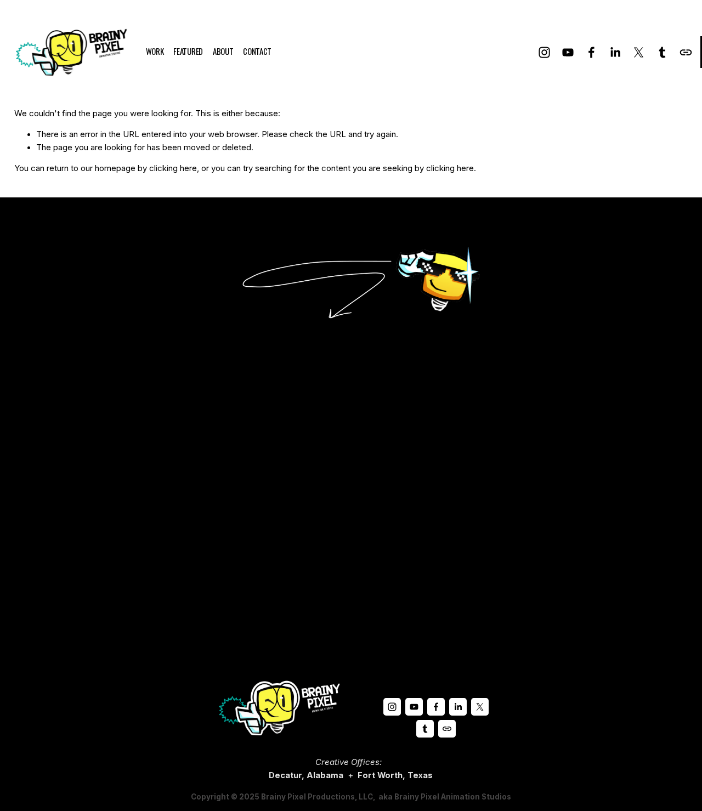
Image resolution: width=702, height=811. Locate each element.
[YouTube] (568, 52)
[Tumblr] (662, 52)
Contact (257, 51)
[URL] (686, 52)
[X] (639, 52)
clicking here (173, 168)
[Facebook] (591, 52)
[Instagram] (544, 52)
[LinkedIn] (615, 52)
